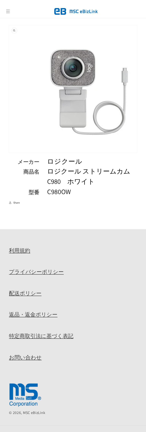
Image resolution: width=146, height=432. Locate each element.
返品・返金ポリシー (33, 314)
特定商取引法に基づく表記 (41, 335)
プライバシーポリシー (36, 271)
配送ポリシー (25, 293)
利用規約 (19, 250)
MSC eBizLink (34, 412)
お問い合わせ (25, 357)
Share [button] (16, 202)
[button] (8, 11)
